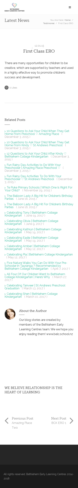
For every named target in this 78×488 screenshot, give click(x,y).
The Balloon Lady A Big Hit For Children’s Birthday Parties (39, 205)
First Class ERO (39, 51)
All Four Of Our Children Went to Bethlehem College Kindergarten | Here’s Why (35, 275)
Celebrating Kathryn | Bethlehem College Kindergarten (33, 231)
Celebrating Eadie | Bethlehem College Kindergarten (31, 239)
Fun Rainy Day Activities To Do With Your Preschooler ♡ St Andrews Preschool (33, 177)
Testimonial (48, 23)
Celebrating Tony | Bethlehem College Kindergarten (31, 214)
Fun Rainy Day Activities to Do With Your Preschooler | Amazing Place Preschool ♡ (33, 166)
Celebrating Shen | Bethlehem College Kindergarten (31, 295)
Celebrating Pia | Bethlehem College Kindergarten (40, 254)
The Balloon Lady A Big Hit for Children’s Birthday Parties (39, 197)
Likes (13, 87)
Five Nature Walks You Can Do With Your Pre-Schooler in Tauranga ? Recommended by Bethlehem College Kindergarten (36, 265)
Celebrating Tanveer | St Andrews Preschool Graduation (35, 287)
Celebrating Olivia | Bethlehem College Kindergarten (31, 222)
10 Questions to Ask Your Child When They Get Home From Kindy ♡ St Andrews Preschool (37, 144)
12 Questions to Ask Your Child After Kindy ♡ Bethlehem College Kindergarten (35, 155)
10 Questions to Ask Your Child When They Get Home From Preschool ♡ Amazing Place (37, 132)
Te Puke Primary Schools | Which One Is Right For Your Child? (38, 189)
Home (68, 20)
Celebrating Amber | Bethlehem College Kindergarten (32, 247)
